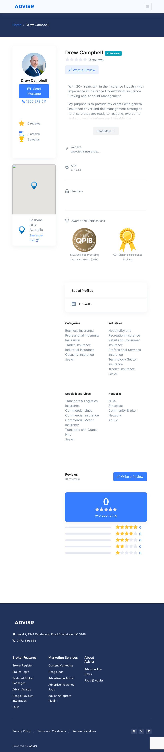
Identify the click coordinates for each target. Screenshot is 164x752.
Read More (104, 131)
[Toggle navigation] (148, 7)
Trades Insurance (78, 345)
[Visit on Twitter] (141, 731)
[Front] (24, 7)
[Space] (24, 622)
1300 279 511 (35, 101)
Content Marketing (60, 665)
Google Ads (55, 671)
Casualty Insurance (79, 355)
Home (16, 25)
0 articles (34, 133)
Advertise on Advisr (61, 678)
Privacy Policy (21, 731)
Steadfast (115, 406)
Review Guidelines (84, 731)
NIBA (112, 401)
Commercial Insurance (82, 415)
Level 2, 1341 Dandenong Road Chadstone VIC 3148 (51, 634)
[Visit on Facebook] (134, 731)
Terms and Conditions (51, 731)
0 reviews (34, 123)
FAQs (15, 707)
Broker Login (20, 671)
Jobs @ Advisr (93, 680)
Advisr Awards (21, 689)
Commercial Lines (78, 410)
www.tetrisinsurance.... (85, 151)
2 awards (34, 139)
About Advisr (89, 659)
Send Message (34, 91)
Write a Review (83, 70)
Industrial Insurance (79, 350)
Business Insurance (79, 331)
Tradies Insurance (121, 369)
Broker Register (22, 665)
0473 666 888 (26, 640)
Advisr (113, 420)
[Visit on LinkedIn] (149, 731)
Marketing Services (63, 657)
